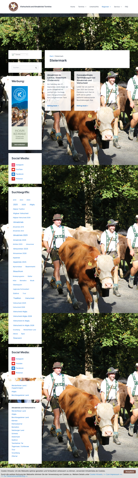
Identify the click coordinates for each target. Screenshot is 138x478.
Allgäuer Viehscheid (20, 213)
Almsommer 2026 (19, 253)
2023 (21, 200)
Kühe (14, 280)
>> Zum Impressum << (112, 474)
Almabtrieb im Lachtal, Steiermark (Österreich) (56, 78)
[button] (85, 7)
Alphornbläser (17, 266)
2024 (28, 200)
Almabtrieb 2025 (20, 235)
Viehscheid (29, 298)
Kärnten (14, 421)
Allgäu (32, 204)
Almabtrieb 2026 (19, 240)
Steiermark (16, 437)
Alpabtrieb (16, 258)
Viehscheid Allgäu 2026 (22, 316)
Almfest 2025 (17, 244)
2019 (14, 200)
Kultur (30, 276)
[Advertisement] (69, 28)
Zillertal (15, 334)
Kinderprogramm (18, 276)
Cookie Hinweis (96, 474)
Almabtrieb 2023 (18, 231)
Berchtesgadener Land (20, 395)
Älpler (23, 334)
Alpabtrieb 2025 (19, 262)
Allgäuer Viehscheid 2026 (21, 218)
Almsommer (30, 244)
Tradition (17, 298)
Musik (32, 280)
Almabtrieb (18, 222)
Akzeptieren (129, 472)
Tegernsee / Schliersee (20, 446)
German (17, 54)
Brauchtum (18, 271)
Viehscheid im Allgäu (21, 321)
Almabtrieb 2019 (18, 227)
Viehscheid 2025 (19, 303)
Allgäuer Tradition (19, 209)
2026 (24, 205)
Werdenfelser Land (29, 330)
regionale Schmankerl (21, 289)
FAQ (126, 7)
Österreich (17, 338)
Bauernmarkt (30, 267)
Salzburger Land (18, 430)
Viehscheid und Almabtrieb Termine (36, 7)
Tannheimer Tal (17, 443)
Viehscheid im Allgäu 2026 (23, 325)
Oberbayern (17, 285)
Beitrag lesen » (53, 106)
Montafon (23, 280)
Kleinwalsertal (17, 424)
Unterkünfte (94, 7)
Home (72, 7)
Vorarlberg (16, 330)
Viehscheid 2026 (19, 307)
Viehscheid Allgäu (20, 312)
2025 (15, 204)
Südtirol (16, 293)
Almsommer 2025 (20, 249)
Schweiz (15, 433)
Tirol (24, 293)
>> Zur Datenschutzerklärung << (14, 476)
